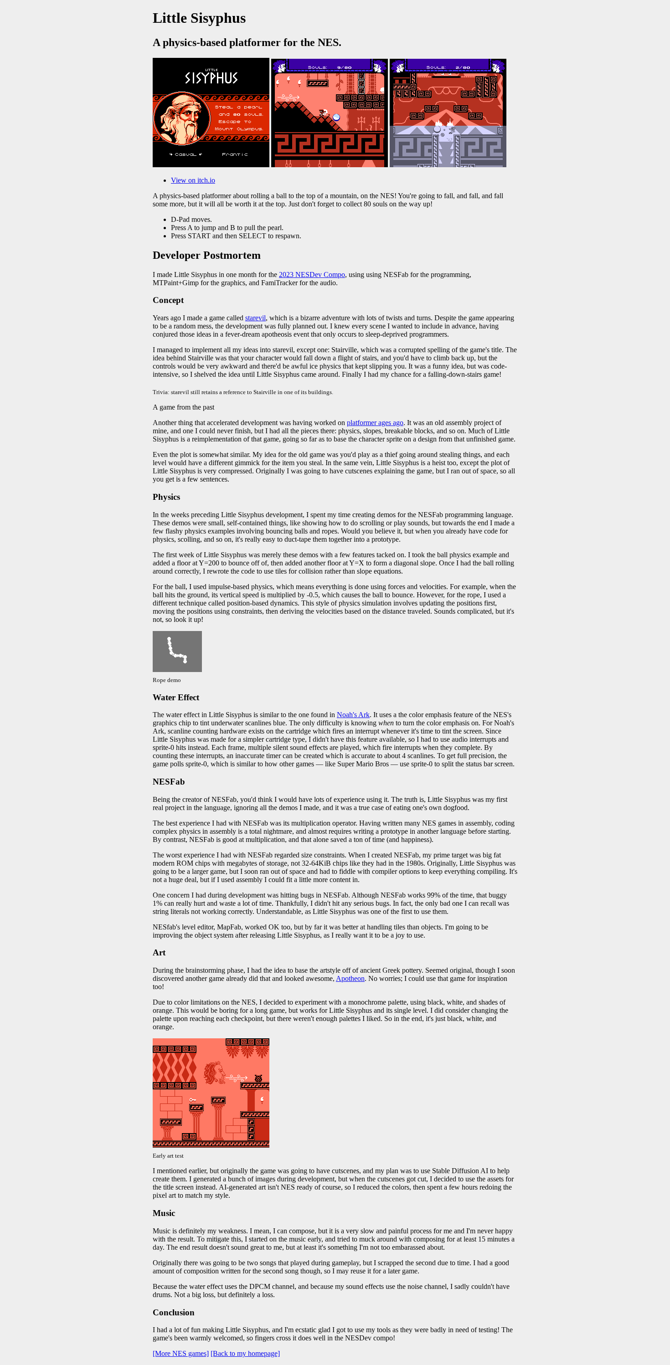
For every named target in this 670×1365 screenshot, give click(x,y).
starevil (255, 318)
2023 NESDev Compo (312, 274)
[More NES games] (181, 1353)
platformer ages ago (375, 422)
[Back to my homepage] (245, 1353)
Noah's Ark (353, 714)
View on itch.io (193, 180)
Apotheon (350, 978)
